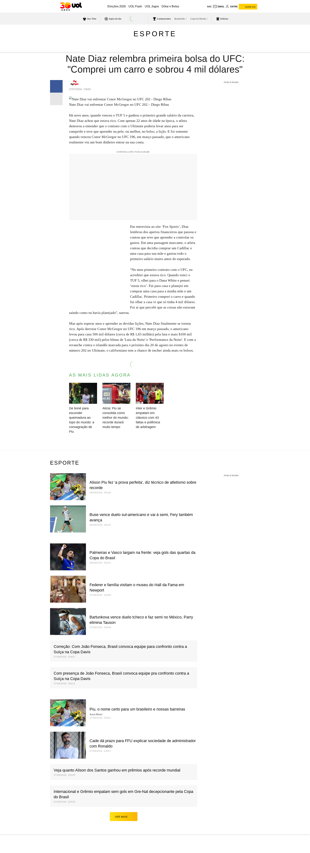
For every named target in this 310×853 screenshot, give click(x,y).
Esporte (155, 34)
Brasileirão (179, 19)
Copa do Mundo (198, 19)
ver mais (121, 816)
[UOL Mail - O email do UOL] (218, 6)
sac (209, 6)
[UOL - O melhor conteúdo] (71, 6)
